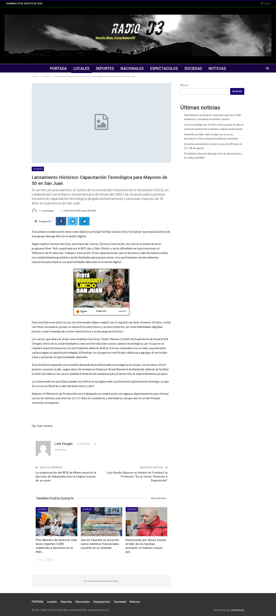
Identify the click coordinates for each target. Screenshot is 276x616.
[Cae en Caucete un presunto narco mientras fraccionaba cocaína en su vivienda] (101, 521)
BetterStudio (237, 610)
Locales (81, 68)
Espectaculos (164, 68)
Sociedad (193, 68)
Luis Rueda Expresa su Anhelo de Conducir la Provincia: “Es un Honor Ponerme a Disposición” (137, 476)
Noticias (217, 68)
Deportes (105, 68)
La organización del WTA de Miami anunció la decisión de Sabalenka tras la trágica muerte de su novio (65, 476)
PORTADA (58, 68)
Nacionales (132, 68)
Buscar (184, 85)
